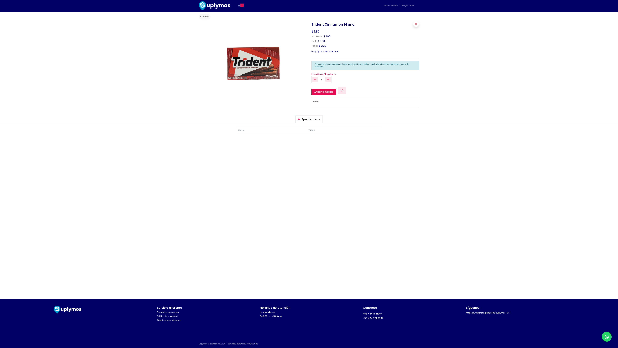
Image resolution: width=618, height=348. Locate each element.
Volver (206, 16)
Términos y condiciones (169, 320)
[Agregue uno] (328, 79)
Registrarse (408, 5)
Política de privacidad (167, 316)
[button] (342, 90)
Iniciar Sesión (391, 5)
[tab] (309, 119)
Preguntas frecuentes (168, 312)
